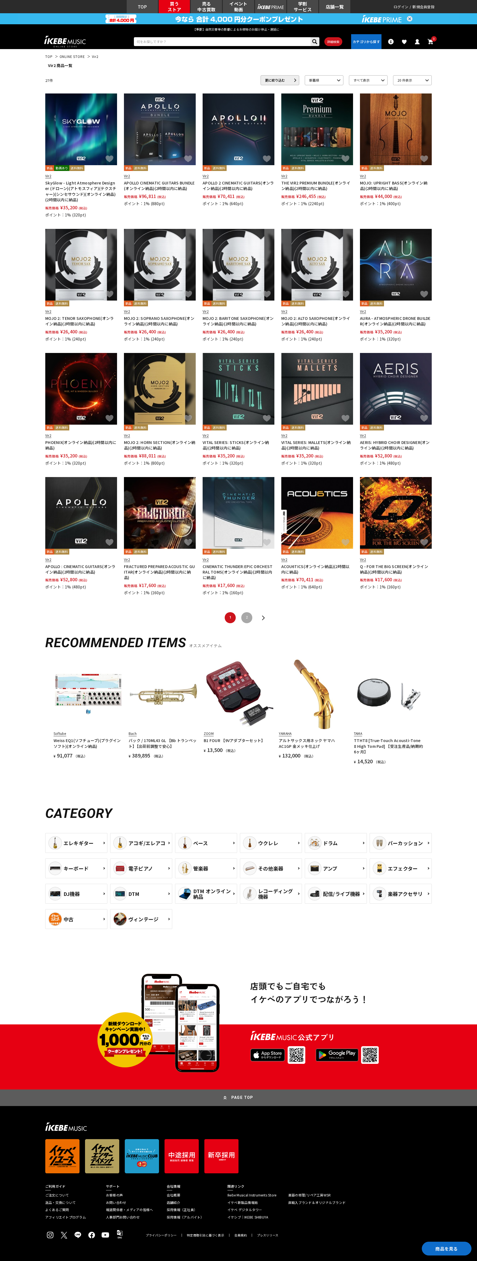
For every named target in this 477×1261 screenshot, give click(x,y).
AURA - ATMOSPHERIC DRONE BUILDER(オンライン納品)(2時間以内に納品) (395, 320)
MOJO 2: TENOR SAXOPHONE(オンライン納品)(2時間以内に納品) (79, 320)
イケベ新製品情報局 (242, 1202)
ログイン (401, 7)
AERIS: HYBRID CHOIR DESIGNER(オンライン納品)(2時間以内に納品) (395, 445)
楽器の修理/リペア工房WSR (309, 1195)
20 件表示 (405, 80)
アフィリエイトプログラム (65, 1217)
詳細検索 (333, 41)
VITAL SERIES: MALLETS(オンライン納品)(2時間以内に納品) (316, 445)
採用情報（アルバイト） (185, 1217)
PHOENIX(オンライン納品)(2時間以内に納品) (80, 445)
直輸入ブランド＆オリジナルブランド (317, 1202)
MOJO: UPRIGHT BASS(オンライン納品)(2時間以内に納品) (393, 185)
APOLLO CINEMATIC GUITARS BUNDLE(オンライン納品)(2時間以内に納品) (159, 185)
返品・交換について (60, 1202)
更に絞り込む (275, 80)
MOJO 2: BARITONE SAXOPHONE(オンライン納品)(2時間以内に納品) (238, 320)
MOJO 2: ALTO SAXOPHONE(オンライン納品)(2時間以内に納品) (315, 320)
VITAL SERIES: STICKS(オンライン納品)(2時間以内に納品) (236, 445)
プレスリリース (268, 1235)
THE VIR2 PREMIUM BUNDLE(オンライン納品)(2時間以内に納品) (315, 185)
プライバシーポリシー (161, 1235)
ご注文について (57, 1195)
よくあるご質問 (57, 1210)
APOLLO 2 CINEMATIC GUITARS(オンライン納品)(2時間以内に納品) (238, 185)
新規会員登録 (423, 7)
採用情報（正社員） (182, 1210)
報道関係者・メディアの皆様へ (129, 1210)
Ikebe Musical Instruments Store (251, 1195)
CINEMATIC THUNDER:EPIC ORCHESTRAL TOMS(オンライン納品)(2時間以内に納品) (237, 572)
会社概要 (173, 1195)
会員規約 (240, 1235)
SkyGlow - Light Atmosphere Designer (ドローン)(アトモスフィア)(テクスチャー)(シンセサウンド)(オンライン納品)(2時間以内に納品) (80, 191)
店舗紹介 (173, 1202)
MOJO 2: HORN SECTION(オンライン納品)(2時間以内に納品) (159, 445)
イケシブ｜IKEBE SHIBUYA (247, 1217)
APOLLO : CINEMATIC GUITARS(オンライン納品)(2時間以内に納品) (80, 569)
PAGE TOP (242, 1097)
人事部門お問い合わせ (123, 1217)
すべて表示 (361, 80)
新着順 (314, 80)
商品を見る (446, 1248)
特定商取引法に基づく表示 (205, 1235)
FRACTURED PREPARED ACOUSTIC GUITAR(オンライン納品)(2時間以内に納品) (159, 572)
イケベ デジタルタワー (244, 1210)
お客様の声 (114, 1195)
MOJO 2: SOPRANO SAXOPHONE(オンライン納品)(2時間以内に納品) (159, 320)
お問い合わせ (116, 1202)
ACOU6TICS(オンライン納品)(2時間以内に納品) (315, 569)
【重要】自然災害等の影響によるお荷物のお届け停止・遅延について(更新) (238, 29)
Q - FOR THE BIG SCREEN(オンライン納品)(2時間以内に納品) (394, 569)
